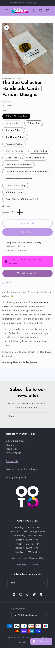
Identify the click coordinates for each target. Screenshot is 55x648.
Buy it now (27, 232)
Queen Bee (11, 157)
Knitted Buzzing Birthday (19, 164)
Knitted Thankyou (16, 151)
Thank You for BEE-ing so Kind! (22, 199)
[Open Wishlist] (40, 10)
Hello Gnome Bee (35, 157)
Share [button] (9, 282)
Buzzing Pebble (14, 130)
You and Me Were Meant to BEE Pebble (26, 171)
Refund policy (41, 637)
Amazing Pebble (14, 144)
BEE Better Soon (14, 192)
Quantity (6, 206)
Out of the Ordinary (24, 637)
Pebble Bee (34, 123)
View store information (16, 250)
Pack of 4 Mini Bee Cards (20, 179)
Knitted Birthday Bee (16, 116)
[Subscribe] (45, 416)
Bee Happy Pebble (15, 137)
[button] (6, 10)
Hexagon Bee (14, 123)
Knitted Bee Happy (15, 185)
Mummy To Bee (39, 150)
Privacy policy (21, 642)
